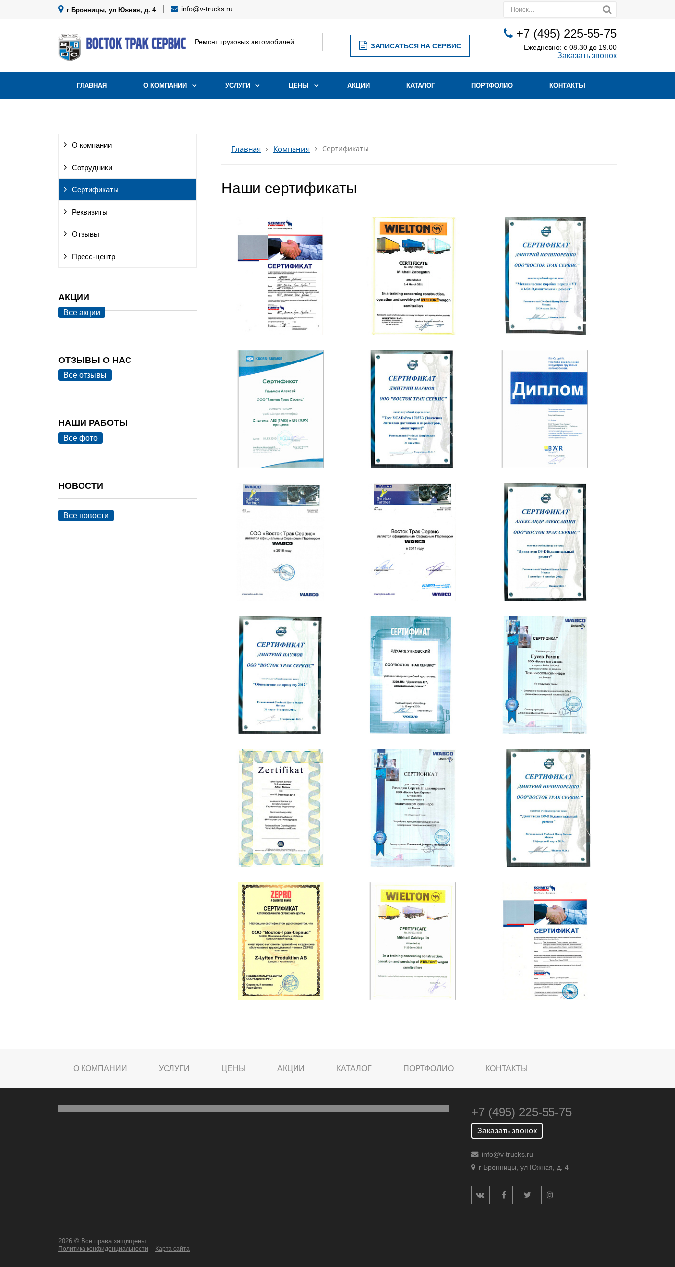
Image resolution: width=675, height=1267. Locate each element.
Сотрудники (92, 168)
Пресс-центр (93, 257)
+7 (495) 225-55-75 (566, 33)
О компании (165, 85)
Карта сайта (172, 1249)
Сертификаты (95, 190)
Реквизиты (90, 212)
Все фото (80, 438)
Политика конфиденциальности (103, 1249)
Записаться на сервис (416, 46)
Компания (291, 149)
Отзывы (85, 234)
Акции (358, 85)
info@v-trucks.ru (207, 9)
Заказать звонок (587, 55)
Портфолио (492, 85)
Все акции (81, 312)
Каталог (420, 85)
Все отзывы (85, 375)
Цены (299, 85)
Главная (92, 85)
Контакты (567, 85)
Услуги (237, 85)
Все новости (86, 515)
